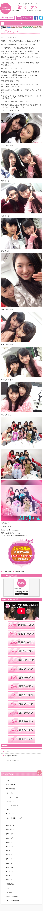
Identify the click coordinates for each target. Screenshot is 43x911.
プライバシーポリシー (12, 760)
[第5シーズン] (21, 708)
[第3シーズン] (21, 726)
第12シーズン (10, 834)
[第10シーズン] (21, 664)
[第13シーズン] (21, 638)
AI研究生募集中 (10, 884)
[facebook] (36, 19)
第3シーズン (9, 871)
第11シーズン (10, 838)
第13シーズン (10, 829)
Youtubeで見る (19, 571)
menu (21, 23)
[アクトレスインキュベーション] (5, 13)
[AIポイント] (7, 19)
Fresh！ (8, 809)
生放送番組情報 (10, 789)
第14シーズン (10, 825)
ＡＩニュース (10, 814)
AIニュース (8, 751)
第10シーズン (10, 842)
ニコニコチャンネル (12, 805)
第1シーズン (9, 879)
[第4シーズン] (21, 717)
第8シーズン (9, 850)
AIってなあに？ (10, 784)
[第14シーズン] (21, 629)
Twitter (8, 888)
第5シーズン (9, 863)
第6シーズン (9, 859)
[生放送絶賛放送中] (21, 568)
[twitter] (41, 19)
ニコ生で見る (7, 571)
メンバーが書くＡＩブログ (14, 818)
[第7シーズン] (21, 691)
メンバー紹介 (10, 793)
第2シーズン (9, 875)
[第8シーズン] (21, 682)
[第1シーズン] (21, 743)
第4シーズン (9, 867)
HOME (8, 780)
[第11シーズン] (21, 656)
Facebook (9, 892)
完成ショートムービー (12, 801)
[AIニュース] (24, 19)
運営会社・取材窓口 (11, 756)
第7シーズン (9, 854)
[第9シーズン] (21, 673)
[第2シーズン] (21, 735)
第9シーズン (9, 846)
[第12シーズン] (21, 647)
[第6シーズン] (21, 700)
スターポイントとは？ (12, 797)
